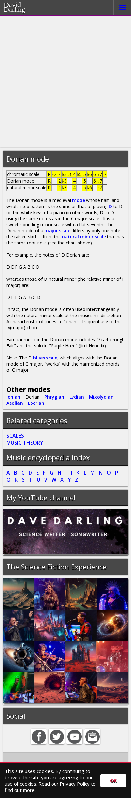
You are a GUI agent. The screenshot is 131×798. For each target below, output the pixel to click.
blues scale (45, 358)
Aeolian (14, 403)
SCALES (15, 435)
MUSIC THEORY (24, 442)
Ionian (13, 397)
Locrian (36, 403)
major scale (57, 231)
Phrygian (54, 397)
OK (113, 781)
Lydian (76, 397)
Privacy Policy (75, 783)
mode (78, 200)
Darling (22, 8)
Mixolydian (101, 397)
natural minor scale (84, 237)
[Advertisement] (65, 82)
